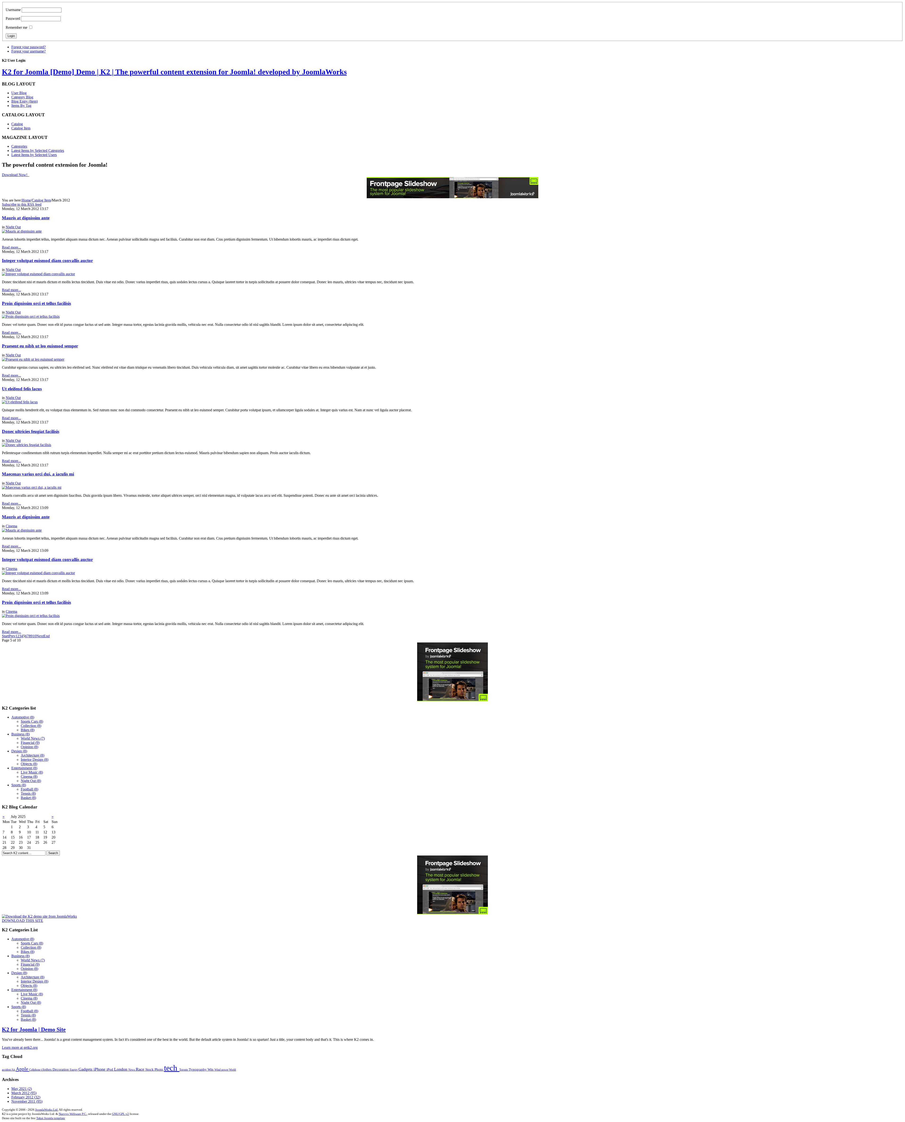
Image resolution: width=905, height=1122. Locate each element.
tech (171, 1068)
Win (211, 1069)
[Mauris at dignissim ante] (22, 231)
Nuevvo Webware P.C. (73, 1114)
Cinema (11, 526)
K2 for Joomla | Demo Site (34, 1029)
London (121, 1069)
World (232, 1069)
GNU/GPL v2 (120, 1114)
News (132, 1069)
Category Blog (22, 97)
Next (40, 636)
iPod (110, 1069)
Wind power (221, 1069)
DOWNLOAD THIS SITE (22, 921)
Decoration (61, 1069)
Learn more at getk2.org (20, 1047)
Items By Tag (21, 106)
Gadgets (86, 1069)
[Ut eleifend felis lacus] (20, 402)
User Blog (19, 93)
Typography (198, 1069)
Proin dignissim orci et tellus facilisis (36, 303)
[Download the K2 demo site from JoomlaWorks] (39, 916)
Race (140, 1069)
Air (13, 1069)
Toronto (184, 1069)
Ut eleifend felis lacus (22, 388)
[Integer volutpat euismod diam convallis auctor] (38, 274)
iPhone (100, 1069)
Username (13, 10)
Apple (22, 1069)
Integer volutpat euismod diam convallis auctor (47, 260)
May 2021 (21, 1089)
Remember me (16, 27)
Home (26, 200)
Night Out (13, 227)
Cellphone (35, 1069)
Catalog (17, 124)
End (47, 636)
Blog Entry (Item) (24, 101)
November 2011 (26, 1101)
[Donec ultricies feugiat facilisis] (26, 445)
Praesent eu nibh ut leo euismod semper (40, 345)
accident (6, 1069)
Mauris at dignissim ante (25, 217)
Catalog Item (20, 128)
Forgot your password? (28, 47)
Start (5, 636)
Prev (12, 636)
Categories (19, 146)
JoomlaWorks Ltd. (46, 1109)
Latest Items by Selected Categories (37, 151)
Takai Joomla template (50, 1118)
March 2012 (24, 1093)
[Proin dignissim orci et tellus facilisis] (31, 317)
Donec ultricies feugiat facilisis (30, 431)
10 (34, 636)
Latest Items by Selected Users (34, 155)
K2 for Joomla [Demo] (174, 72)
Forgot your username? (28, 51)
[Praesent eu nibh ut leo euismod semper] (33, 359)
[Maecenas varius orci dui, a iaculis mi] (31, 487)
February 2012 (25, 1097)
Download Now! (15, 175)
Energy (74, 1069)
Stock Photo (154, 1069)
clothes (47, 1069)
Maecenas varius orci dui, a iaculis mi (38, 474)
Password (13, 18)
